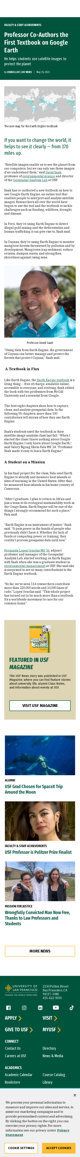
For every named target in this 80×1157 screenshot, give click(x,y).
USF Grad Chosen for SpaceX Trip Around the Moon (34, 789)
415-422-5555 (52, 998)
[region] (40, 1123)
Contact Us (13, 1048)
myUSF (49, 1030)
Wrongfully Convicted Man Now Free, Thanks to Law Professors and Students (37, 918)
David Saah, (54, 172)
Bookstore (12, 1082)
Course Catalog (54, 1074)
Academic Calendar (18, 1074)
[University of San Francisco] (21, 990)
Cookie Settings (21, 1148)
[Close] (75, 1095)
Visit (47, 1018)
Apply (11, 1018)
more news (40, 951)
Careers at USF (15, 1056)
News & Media (53, 1056)
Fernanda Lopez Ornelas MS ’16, (27, 550)
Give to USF (16, 1030)
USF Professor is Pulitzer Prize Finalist (38, 852)
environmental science (38, 176)
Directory (49, 1048)
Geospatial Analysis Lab (30, 180)
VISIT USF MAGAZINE (40, 705)
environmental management (24, 566)
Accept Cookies (58, 1148)
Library (47, 1082)
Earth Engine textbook (53, 380)
